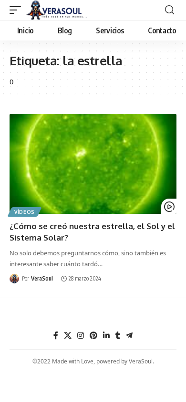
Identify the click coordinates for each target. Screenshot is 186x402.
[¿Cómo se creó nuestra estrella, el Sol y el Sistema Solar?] (93, 164)
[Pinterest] (93, 335)
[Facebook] (56, 335)
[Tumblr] (118, 335)
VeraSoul (42, 278)
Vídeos (24, 212)
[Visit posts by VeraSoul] (14, 278)
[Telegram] (129, 335)
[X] (68, 335)
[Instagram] (80, 335)
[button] (18, 10)
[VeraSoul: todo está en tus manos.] (57, 10)
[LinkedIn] (106, 335)
